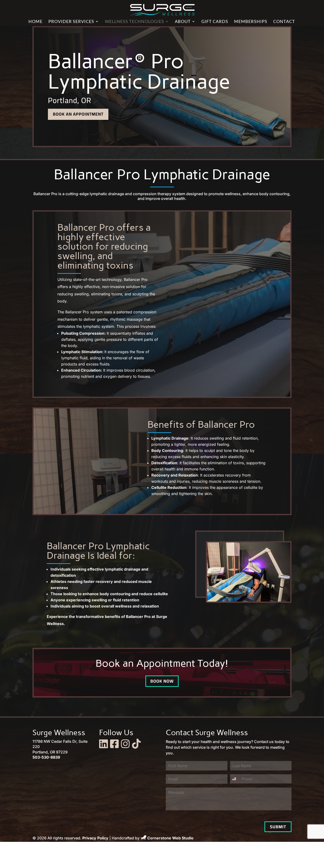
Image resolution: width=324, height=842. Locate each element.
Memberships (250, 22)
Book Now (162, 681)
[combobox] (235, 778)
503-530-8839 (46, 757)
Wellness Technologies (134, 22)
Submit (278, 827)
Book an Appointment (78, 114)
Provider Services (71, 22)
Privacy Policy (95, 838)
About (183, 22)
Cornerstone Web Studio (170, 838)
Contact (284, 22)
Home (35, 22)
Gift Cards (214, 22)
